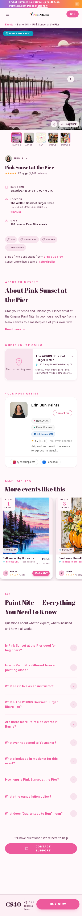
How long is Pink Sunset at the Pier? (32, 779)
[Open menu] (7, 14)
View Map (16, 211)
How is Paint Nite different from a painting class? (30, 667)
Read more (13, 329)
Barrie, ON (23, 24)
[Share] (54, 124)
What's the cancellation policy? (28, 796)
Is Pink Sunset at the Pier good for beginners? (30, 648)
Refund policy (47, 261)
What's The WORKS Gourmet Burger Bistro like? (31, 704)
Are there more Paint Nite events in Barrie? (31, 724)
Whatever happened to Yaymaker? (30, 743)
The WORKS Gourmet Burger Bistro (32, 203)
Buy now (42, 5)
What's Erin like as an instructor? (29, 686)
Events (9, 24)
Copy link (71, 124)
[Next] (70, 79)
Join (72, 14)
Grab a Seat (41, 573)
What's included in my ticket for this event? (31, 761)
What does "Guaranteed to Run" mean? (34, 813)
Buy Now (58, 904)
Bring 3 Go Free (53, 256)
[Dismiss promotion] (77, 4)
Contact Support (43, 848)
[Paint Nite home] (39, 14)
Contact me (62, 413)
